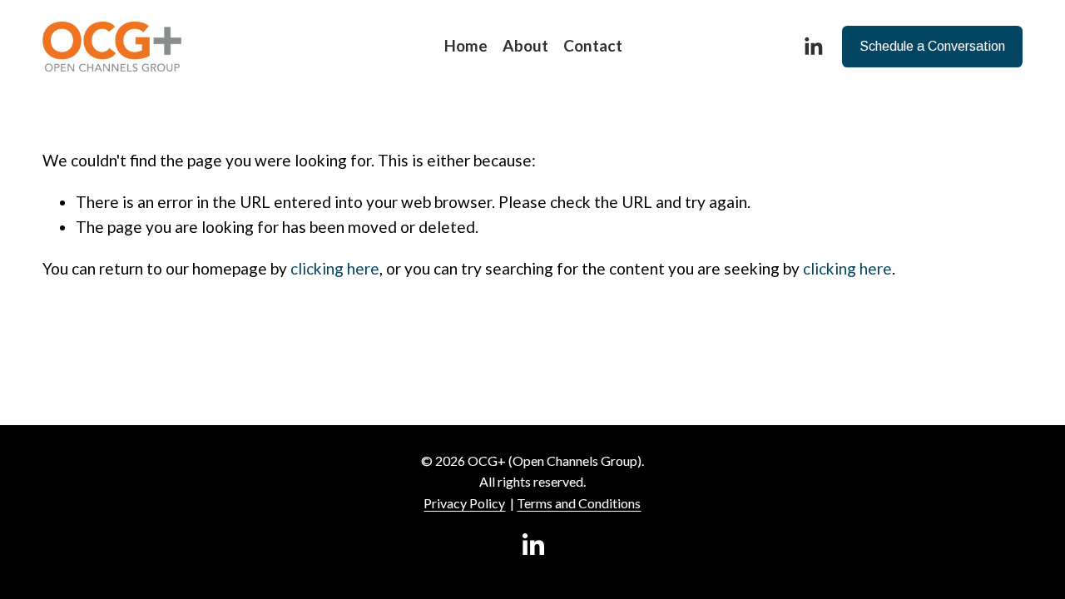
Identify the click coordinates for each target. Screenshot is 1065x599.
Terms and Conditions (579, 503)
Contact (592, 45)
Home (466, 45)
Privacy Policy (464, 503)
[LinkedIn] (812, 46)
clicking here (334, 268)
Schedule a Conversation (932, 46)
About (525, 45)
